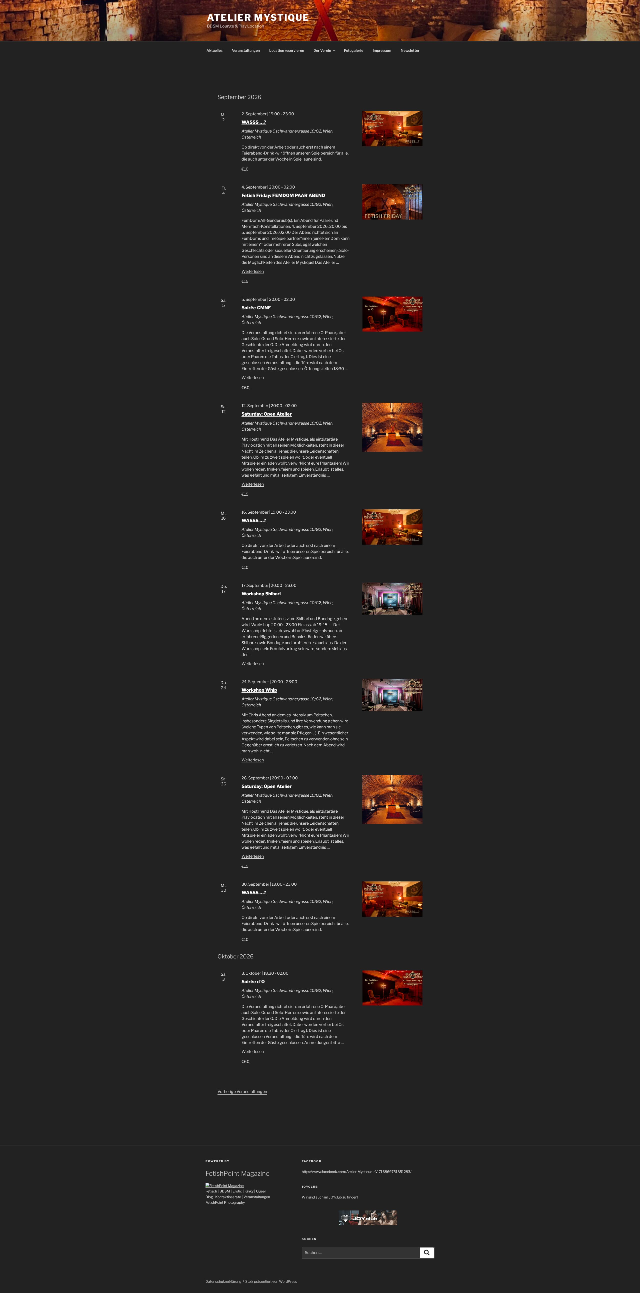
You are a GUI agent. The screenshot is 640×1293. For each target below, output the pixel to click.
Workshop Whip (259, 690)
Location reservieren (286, 50)
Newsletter (410, 50)
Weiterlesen (253, 271)
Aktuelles (214, 50)
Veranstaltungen (246, 50)
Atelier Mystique (258, 17)
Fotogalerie (353, 50)
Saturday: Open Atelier (267, 414)
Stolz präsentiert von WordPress (271, 1281)
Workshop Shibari (261, 593)
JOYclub (335, 1197)
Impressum (382, 50)
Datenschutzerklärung (223, 1281)
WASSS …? (254, 122)
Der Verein (322, 50)
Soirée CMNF (256, 307)
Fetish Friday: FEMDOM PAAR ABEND (283, 195)
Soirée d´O (253, 981)
